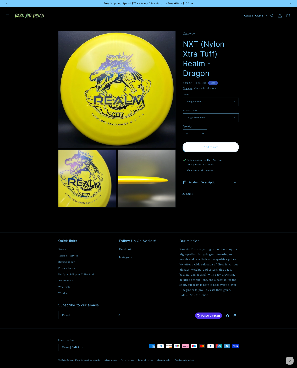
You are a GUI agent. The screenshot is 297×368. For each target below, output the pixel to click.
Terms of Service (68, 255)
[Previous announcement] (7, 3)
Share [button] (189, 193)
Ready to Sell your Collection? (76, 274)
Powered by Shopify (90, 360)
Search (62, 249)
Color (186, 94)
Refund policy (66, 261)
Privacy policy (127, 360)
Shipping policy (164, 360)
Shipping (187, 88)
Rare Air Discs (73, 360)
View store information (200, 170)
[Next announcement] (290, 3)
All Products (65, 280)
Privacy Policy (66, 268)
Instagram (125, 257)
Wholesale (64, 287)
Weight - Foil (190, 110)
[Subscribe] (119, 315)
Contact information (184, 360)
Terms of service (145, 360)
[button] (8, 16)
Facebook (125, 249)
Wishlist (63, 293)
